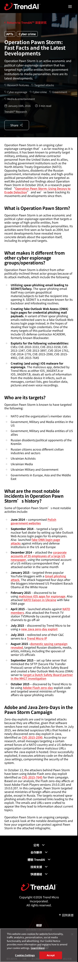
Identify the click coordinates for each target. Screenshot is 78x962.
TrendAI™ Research (15, 111)
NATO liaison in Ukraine (39, 600)
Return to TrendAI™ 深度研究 (27, 22)
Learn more (38, 948)
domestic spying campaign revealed (39, 645)
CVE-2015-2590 (32, 737)
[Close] (72, 934)
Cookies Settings (25, 955)
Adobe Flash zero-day (38, 687)
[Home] (39, 887)
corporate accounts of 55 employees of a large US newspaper (39, 556)
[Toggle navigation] (70, 6)
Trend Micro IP (37, 638)
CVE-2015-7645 (32, 777)
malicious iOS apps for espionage (42, 596)
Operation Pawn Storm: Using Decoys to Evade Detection (37, 190)
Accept (51, 955)
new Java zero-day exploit (39, 629)
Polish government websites (33, 521)
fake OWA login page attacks (35, 541)
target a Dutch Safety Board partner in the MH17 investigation (42, 677)
